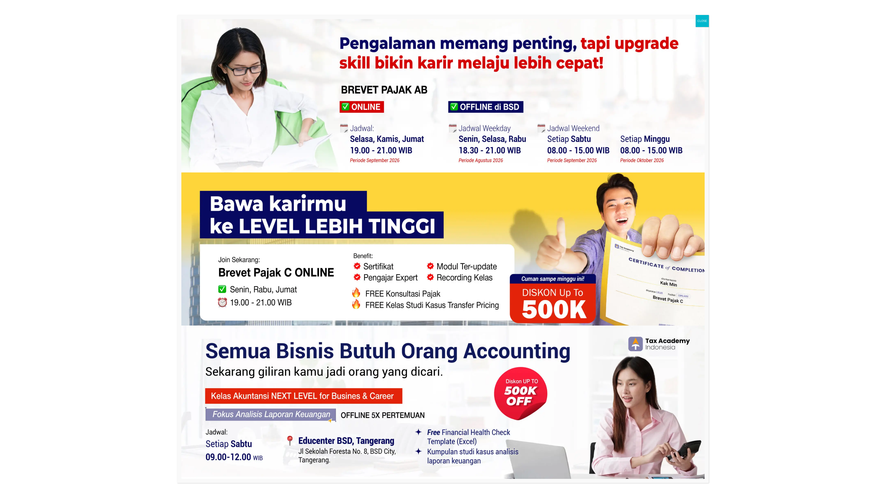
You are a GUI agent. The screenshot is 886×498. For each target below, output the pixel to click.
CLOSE (702, 21)
